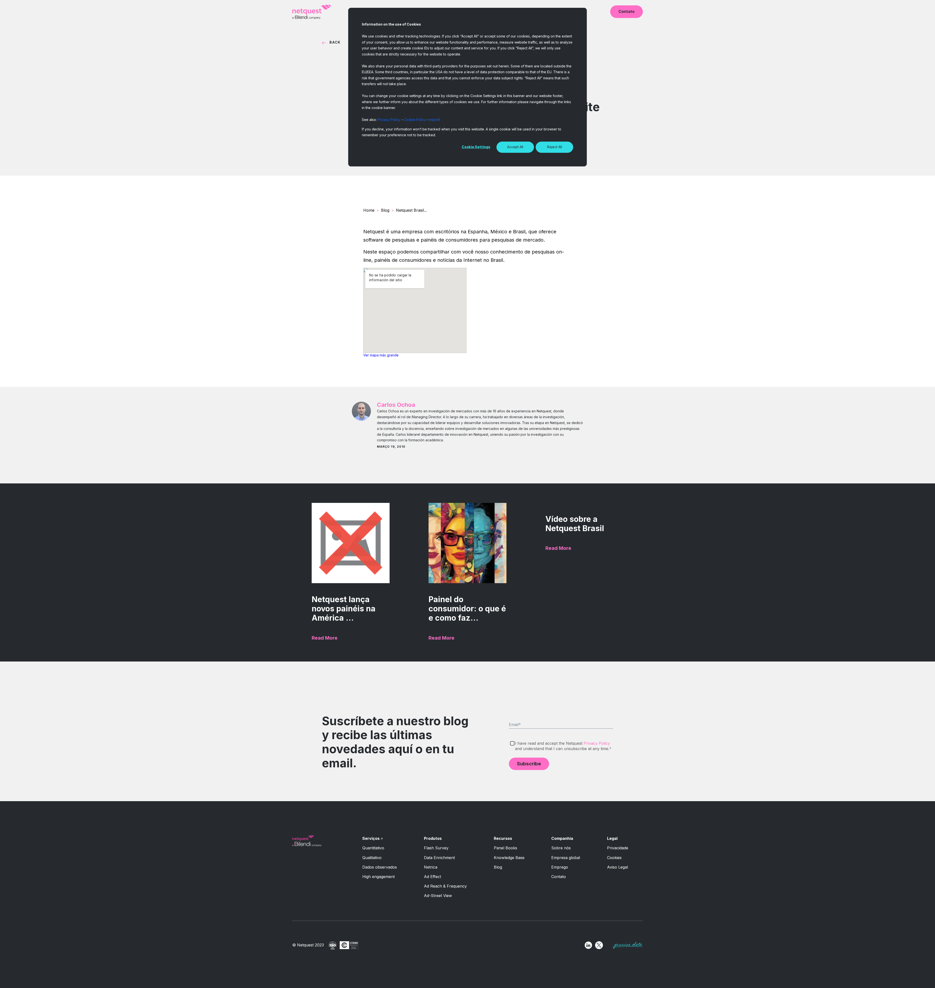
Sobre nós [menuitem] (561, 847)
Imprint (435, 120)
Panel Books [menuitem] (505, 847)
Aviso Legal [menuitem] (617, 867)
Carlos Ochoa (396, 404)
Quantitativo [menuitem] (373, 847)
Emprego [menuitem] (559, 867)
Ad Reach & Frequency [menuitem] (445, 886)
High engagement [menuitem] (378, 876)
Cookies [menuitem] (614, 857)
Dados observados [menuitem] (379, 867)
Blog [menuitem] (498, 867)
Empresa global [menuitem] (565, 857)
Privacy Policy (389, 120)
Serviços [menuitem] (371, 838)
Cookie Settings (476, 147)
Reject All (554, 147)
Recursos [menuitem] (503, 838)
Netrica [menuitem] (430, 867)
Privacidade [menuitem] (617, 847)
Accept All (515, 147)
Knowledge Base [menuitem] (509, 857)
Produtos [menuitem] (433, 838)
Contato (626, 11)
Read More (324, 638)
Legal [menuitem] (612, 838)
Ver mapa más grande (381, 355)
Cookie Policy (415, 120)
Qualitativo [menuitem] (372, 857)
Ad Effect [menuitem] (432, 876)
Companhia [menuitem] (562, 838)
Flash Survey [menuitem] (436, 847)
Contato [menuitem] (558, 876)
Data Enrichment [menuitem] (439, 857)
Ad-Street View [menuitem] (438, 895)
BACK (334, 42)
